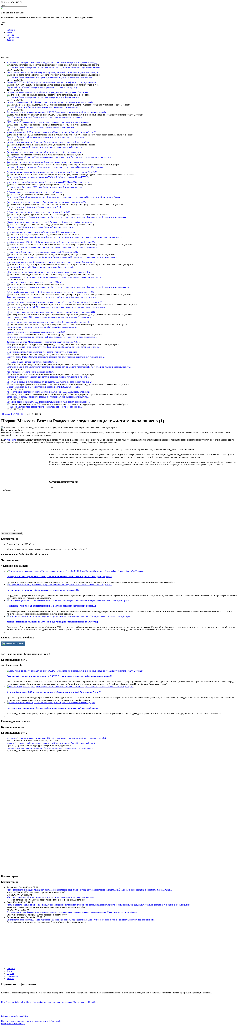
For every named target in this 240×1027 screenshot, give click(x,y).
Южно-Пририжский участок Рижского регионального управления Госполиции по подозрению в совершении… (60, 157)
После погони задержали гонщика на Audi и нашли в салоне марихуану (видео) (46, 202)
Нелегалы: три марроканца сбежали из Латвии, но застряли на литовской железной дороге (50, 142)
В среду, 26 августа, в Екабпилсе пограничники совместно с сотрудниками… (43, 107)
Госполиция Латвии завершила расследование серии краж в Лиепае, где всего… (45, 97)
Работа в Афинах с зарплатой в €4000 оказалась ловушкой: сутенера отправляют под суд (50, 292)
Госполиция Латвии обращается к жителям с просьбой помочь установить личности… (48, 377)
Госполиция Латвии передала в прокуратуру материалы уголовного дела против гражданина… (52, 247)
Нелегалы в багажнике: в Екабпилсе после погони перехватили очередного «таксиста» (50, 102)
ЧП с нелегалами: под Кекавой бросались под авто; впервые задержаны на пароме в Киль (49, 272)
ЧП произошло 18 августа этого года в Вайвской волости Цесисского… (41, 227)
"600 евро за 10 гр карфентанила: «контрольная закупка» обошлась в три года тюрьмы (48, 122)
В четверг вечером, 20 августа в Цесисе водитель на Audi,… (35, 207)
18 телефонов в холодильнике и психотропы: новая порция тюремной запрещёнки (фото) (51, 312)
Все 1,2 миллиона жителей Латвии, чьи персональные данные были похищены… (45, 117)
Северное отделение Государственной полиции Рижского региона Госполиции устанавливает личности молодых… (62, 257)
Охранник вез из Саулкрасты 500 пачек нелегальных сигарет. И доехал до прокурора (48, 402)
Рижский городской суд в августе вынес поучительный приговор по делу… (43, 127)
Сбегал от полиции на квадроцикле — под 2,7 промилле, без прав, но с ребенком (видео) (49, 222)
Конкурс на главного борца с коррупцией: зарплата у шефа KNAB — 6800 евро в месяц (48, 182)
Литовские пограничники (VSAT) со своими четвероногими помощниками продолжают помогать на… (56, 307)
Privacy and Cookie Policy (13, 1023)
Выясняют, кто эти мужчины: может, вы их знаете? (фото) (36, 332)
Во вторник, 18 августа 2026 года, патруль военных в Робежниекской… (41, 267)
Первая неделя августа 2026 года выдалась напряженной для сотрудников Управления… (49, 317)
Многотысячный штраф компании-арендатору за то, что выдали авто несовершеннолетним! (50, 897)
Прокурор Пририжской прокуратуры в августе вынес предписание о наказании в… (47, 137)
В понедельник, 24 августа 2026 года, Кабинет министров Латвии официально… (45, 187)
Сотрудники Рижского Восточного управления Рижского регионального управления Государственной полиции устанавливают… (69, 367)
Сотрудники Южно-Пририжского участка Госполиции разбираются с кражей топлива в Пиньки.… (54, 347)
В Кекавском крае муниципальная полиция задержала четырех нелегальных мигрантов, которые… (54, 277)
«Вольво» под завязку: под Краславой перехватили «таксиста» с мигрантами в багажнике (51, 262)
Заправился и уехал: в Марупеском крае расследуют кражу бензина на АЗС (44, 342)
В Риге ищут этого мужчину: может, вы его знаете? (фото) (34, 282)
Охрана (10, 35)
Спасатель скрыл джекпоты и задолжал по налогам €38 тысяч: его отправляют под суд (49, 382)
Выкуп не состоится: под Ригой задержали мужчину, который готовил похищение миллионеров (52, 72)
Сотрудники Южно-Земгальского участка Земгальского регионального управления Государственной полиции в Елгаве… (64, 197)
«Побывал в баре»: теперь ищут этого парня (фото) (32, 362)
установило (10, 440)
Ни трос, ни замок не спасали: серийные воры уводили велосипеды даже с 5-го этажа (47, 92)
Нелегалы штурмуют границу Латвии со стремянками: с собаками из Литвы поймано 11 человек (54, 302)
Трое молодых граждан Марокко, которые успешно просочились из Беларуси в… (45, 147)
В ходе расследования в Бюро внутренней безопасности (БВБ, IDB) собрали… (44, 387)
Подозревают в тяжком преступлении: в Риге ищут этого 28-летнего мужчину (44, 152)
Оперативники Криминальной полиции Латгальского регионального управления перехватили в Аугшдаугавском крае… (64, 237)
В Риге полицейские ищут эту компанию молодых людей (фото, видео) (42, 252)
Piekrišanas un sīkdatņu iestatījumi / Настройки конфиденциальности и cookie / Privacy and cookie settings (49, 1002)
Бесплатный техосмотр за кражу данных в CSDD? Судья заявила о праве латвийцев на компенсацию (56, 112)
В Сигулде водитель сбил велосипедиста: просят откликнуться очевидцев (42, 352)
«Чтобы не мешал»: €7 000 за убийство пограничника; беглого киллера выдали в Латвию (51, 242)
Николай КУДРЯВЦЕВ (13, 414)
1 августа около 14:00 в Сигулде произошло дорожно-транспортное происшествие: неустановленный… (56, 357)
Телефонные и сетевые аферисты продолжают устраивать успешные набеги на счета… (48, 397)
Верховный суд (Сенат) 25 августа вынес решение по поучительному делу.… (43, 87)
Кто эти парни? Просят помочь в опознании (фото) (32, 372)
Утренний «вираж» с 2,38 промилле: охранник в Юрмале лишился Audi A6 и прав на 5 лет (51, 132)
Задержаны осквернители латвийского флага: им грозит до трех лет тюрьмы (45, 162)
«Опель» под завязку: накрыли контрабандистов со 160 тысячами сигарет (42, 232)
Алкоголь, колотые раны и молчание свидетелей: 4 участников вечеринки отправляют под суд (52, 62)
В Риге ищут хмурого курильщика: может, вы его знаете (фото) (38, 212)
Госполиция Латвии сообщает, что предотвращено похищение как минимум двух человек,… (51, 77)
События (11, 30)
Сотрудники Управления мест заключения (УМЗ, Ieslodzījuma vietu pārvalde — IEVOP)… (49, 177)
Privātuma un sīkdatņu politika (14, 1016)
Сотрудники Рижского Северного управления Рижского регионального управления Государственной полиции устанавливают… (68, 217)
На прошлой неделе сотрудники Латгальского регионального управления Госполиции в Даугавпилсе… (56, 167)
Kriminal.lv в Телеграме (14, 644)
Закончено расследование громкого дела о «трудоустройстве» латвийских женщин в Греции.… (52, 297)
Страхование (13, 37)
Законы (10, 40)
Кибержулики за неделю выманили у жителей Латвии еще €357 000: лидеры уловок (48, 392)
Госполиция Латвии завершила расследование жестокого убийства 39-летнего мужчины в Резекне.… (55, 67)
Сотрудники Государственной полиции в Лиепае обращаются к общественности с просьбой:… (52, 337)
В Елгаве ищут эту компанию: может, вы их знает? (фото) (34, 192)
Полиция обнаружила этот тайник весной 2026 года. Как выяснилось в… (42, 327)
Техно (9, 32)
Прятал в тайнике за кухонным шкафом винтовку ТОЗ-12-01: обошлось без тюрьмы (48, 322)
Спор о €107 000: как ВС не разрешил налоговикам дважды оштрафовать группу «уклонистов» (52, 82)
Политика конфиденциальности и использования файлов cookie (31, 1021)
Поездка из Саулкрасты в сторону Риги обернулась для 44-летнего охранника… (44, 407)
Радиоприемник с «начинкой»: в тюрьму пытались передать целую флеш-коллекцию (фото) (52, 172)
